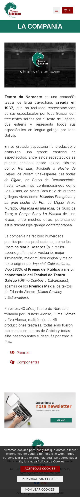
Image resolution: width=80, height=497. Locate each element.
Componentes (28, 362)
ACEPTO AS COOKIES (40, 468)
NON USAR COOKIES (40, 489)
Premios (23, 352)
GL (69, 10)
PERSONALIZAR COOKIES (40, 479)
